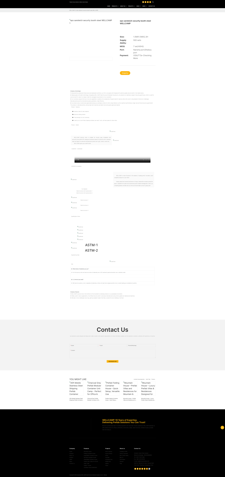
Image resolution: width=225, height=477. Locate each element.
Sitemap (105, 474)
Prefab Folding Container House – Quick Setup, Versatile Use (111, 399)
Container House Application (139, 379)
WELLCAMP (72, 10)
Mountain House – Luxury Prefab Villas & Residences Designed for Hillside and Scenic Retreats (147, 399)
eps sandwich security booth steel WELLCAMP (87, 10)
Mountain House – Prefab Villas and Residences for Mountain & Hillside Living (129, 399)
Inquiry (125, 73)
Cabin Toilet (148, 379)
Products (153, 379)
